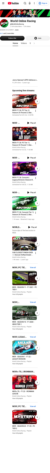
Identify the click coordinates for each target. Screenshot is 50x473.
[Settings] (34, 3)
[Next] (37, 101)
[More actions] (35, 110)
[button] (34, 43)
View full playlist (17, 294)
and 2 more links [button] (8, 33)
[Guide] (3, 3)
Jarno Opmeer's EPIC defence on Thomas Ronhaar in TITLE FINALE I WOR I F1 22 (25, 80)
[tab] (15, 43)
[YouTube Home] (13, 3)
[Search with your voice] (29, 3)
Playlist (29, 292)
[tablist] (25, 43)
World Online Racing (18, 147)
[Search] (25, 3)
